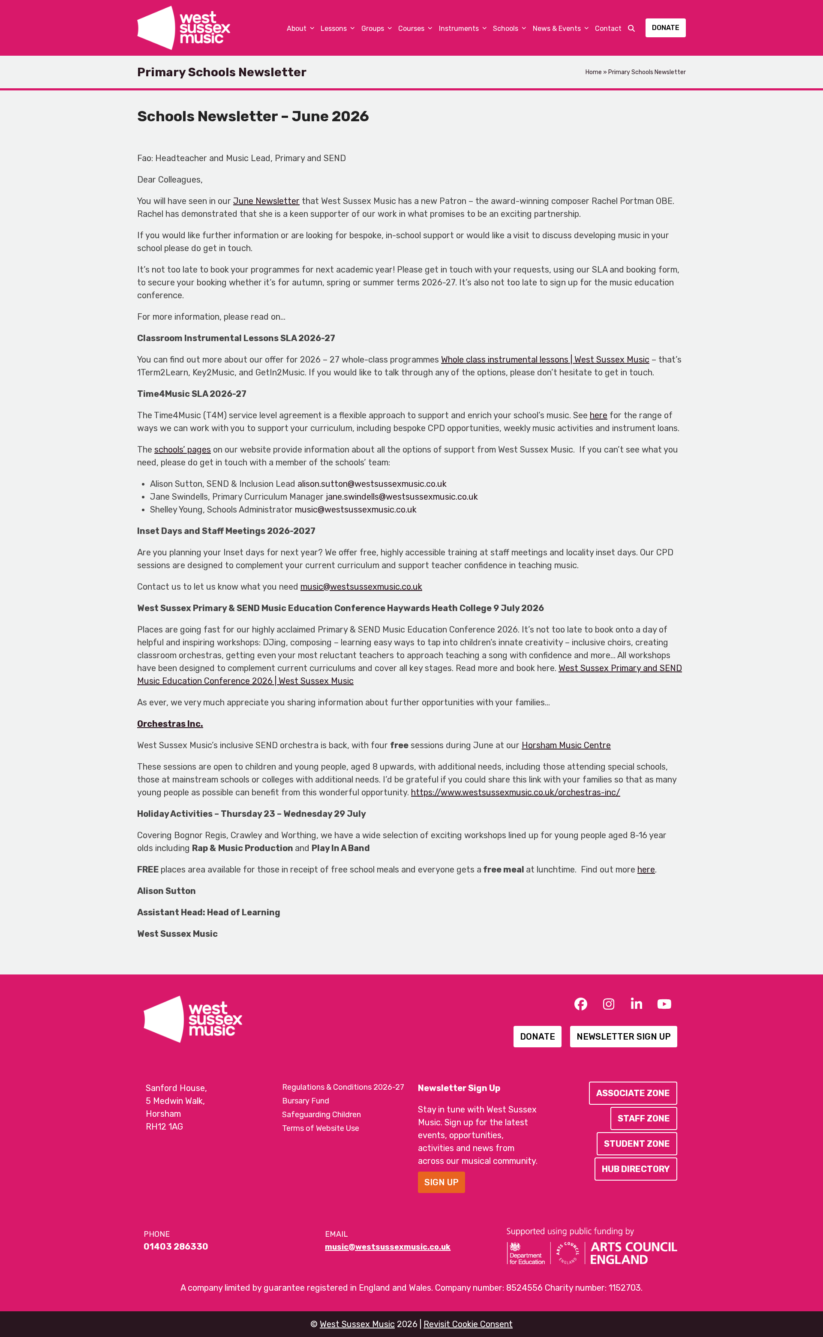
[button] (631, 28)
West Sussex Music (357, 1324)
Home (594, 72)
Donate (665, 28)
